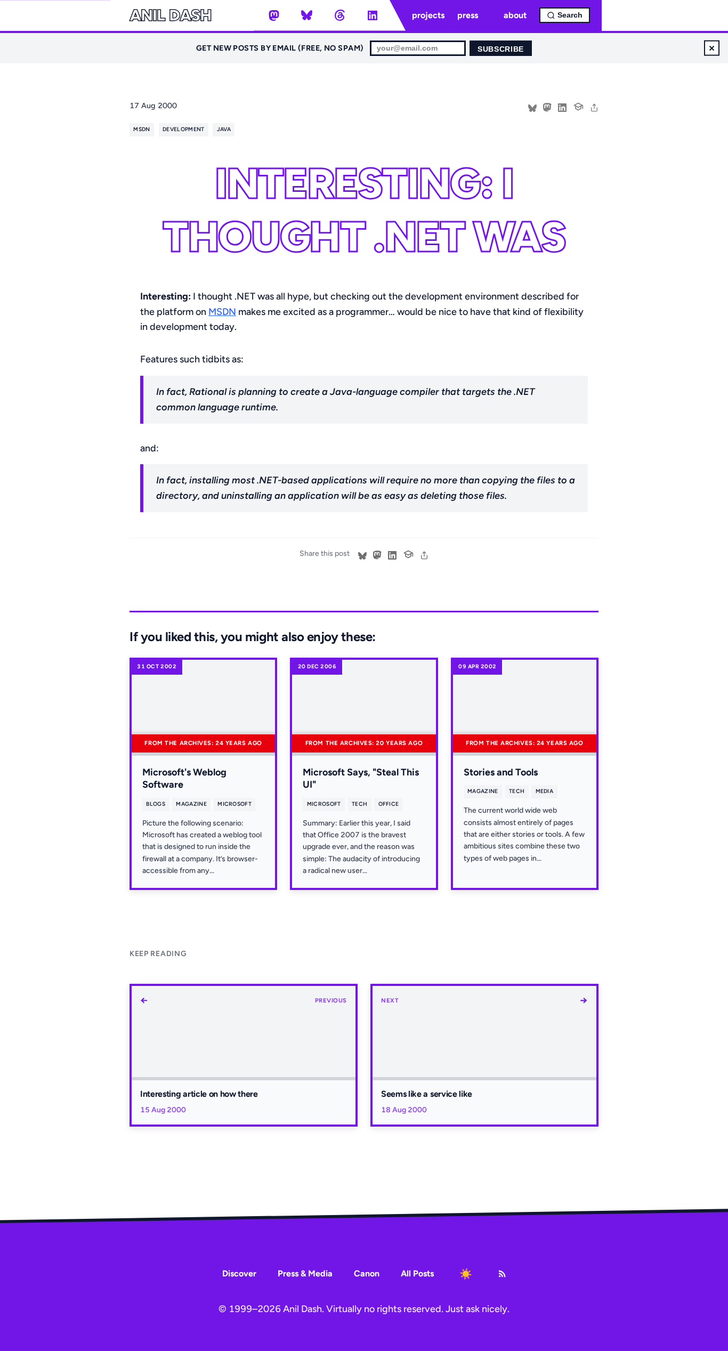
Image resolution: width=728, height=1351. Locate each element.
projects (428, 15)
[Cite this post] (578, 105)
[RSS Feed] (502, 1273)
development (183, 129)
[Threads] (339, 15)
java (224, 129)
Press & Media (305, 1273)
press (467, 15)
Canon (366, 1273)
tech (359, 803)
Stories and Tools (501, 772)
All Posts (417, 1273)
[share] (594, 106)
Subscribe (501, 49)
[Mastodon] (274, 15)
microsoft (234, 803)
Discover (239, 1273)
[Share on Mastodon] (547, 106)
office (388, 803)
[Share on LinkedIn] (562, 106)
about (515, 15)
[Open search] (564, 15)
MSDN (222, 312)
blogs (155, 803)
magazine (191, 803)
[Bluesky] (307, 15)
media (545, 791)
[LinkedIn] (372, 15)
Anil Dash (170, 15)
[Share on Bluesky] (532, 106)
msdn (141, 129)
